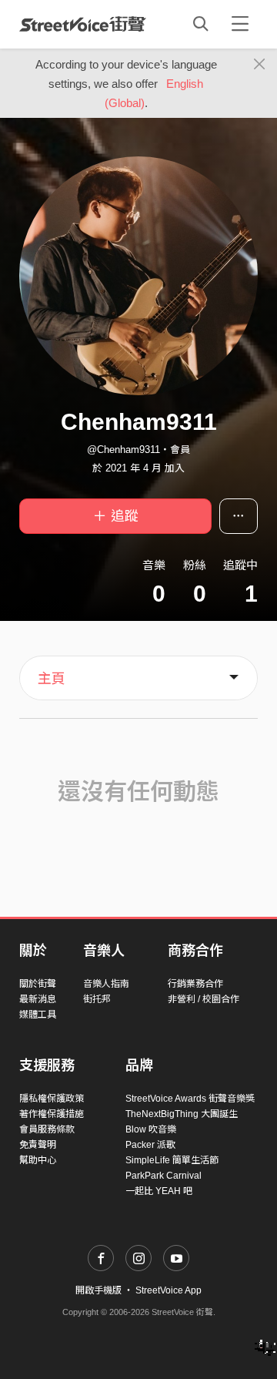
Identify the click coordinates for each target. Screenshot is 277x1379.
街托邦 (97, 999)
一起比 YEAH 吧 (158, 1191)
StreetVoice (82, 24)
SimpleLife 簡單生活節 (172, 1160)
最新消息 (37, 999)
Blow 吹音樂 (150, 1129)
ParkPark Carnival (163, 1175)
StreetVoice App (168, 1290)
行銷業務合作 (195, 983)
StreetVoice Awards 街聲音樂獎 (190, 1098)
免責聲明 (37, 1144)
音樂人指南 (106, 983)
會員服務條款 (47, 1129)
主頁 (51, 678)
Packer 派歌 (150, 1144)
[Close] (259, 64)
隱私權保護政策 (51, 1098)
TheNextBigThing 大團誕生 (181, 1114)
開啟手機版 (98, 1290)
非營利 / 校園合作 (203, 999)
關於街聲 (37, 983)
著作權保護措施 (51, 1114)
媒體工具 (37, 1014)
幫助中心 (37, 1160)
